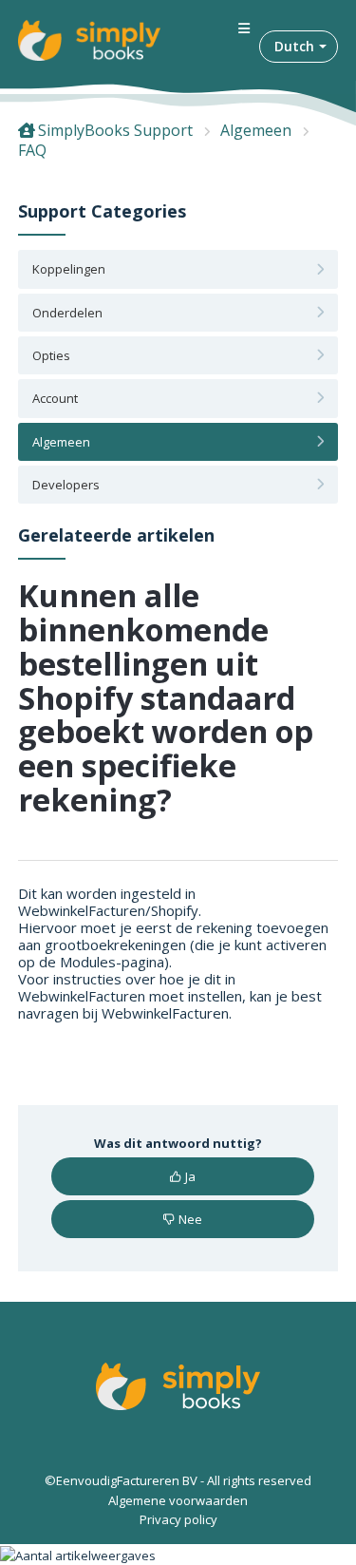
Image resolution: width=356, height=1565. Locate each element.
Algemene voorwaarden (178, 1500)
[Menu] (244, 29)
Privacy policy (178, 1519)
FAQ (32, 150)
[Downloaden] (143, 780)
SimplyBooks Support (115, 130)
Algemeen (255, 130)
